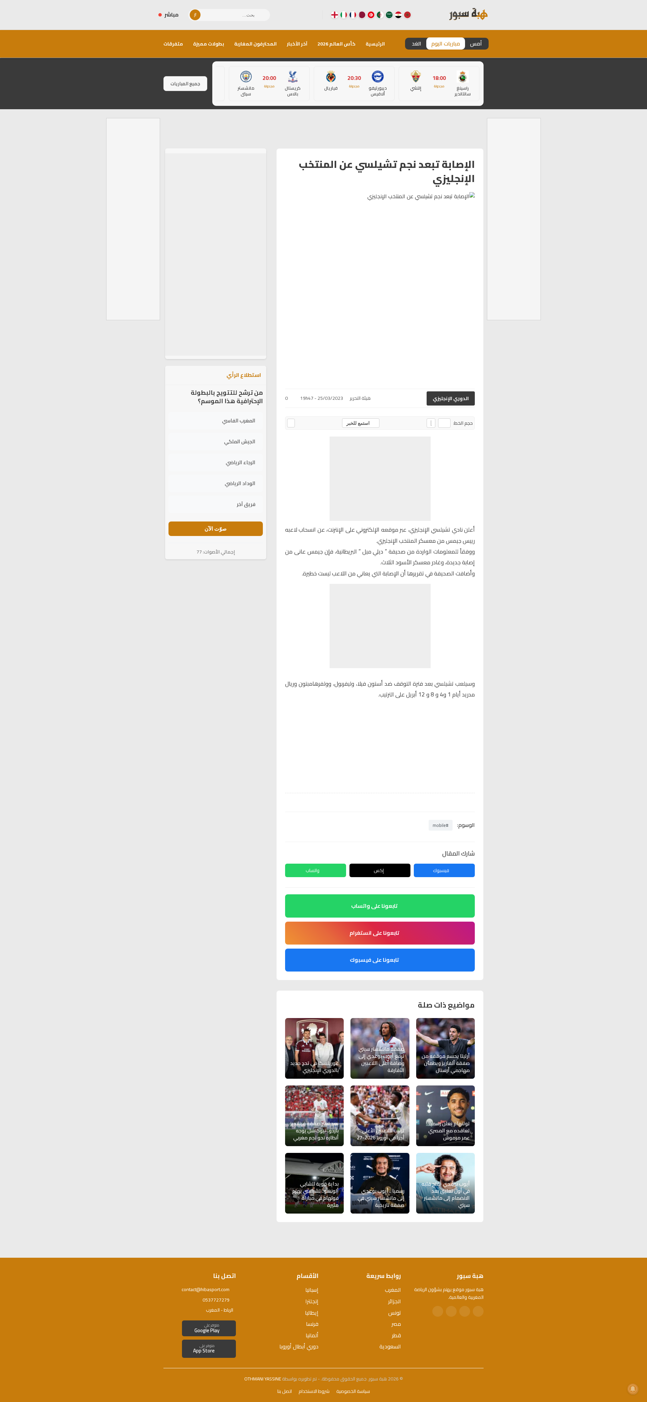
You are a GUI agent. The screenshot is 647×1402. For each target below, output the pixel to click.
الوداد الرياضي (240, 483)
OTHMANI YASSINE (262, 1378)
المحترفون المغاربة (255, 43)
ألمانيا (312, 1335)
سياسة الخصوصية (353, 1391)
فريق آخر (246, 504)
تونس (394, 1313)
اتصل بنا (284, 1391)
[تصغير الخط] (444, 423)
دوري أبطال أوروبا (298, 1346)
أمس (476, 43)
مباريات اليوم (445, 43)
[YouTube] (290, 14)
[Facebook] (312, 14)
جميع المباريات (185, 83)
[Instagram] (301, 14)
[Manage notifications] (632, 1388)
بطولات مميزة (208, 43)
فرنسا (312, 1324)
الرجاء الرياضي (240, 462)
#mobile (441, 825)
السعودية (390, 1346)
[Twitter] (464, 1311)
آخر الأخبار (297, 43)
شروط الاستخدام (314, 1391)
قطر (396, 1335)
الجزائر (394, 1301)
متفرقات (173, 43)
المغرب (393, 1290)
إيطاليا (311, 1313)
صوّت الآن (216, 529)
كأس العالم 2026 (336, 43)
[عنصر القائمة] (407, 15)
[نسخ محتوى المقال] (291, 423)
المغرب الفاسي (238, 420)
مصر (396, 1324)
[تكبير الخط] (431, 423)
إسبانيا (311, 1290)
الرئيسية (375, 43)
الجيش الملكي (239, 441)
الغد (416, 43)
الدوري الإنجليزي (451, 398)
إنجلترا (311, 1301)
